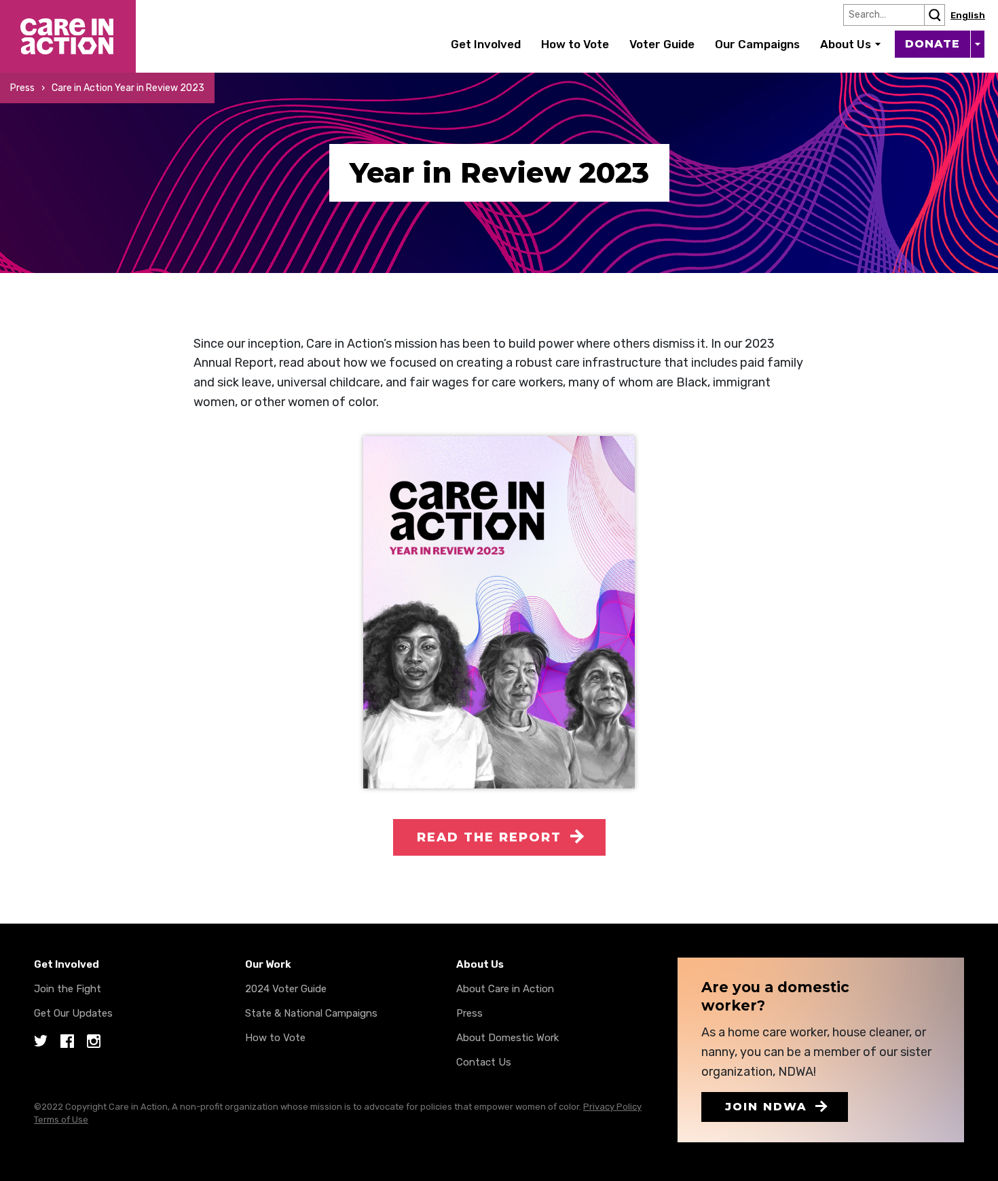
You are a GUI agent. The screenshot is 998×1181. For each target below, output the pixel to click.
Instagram (93, 1042)
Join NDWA (766, 1106)
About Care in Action (505, 989)
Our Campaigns (757, 44)
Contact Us (483, 1062)
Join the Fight (67, 989)
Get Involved (486, 44)
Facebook (67, 1042)
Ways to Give (977, 44)
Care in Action (39, 9)
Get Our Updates (73, 1013)
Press (22, 88)
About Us (845, 44)
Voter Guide (662, 44)
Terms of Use (61, 1119)
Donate (932, 43)
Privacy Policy (612, 1107)
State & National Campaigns (311, 1013)
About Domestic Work (507, 1038)
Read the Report (489, 837)
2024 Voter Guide (286, 989)
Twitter (41, 1042)
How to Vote (575, 44)
